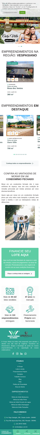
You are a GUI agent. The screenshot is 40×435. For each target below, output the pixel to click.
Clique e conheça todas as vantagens (18, 273)
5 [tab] (21, 154)
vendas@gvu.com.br (20, 427)
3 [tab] (18, 154)
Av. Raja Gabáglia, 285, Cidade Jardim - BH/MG (21, 417)
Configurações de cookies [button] (10, 12)
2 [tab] (16, 154)
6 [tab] (23, 154)
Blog (20, 379)
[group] (20, 26)
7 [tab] (25, 154)
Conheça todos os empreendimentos (19, 163)
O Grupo (20, 366)
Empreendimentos (20, 392)
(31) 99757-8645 (21, 424)
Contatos (20, 374)
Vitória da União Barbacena (20, 397)
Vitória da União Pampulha (20, 407)
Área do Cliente (20, 387)
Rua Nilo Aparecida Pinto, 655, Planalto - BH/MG (21, 420)
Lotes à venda (20, 369)
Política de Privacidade (20, 384)
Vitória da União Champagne (20, 404)
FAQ (20, 382)
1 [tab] (14, 154)
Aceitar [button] (22, 12)
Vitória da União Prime (20, 399)
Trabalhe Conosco (20, 376)
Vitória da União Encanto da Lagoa (20, 402)
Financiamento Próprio (20, 371)
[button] (18, 46)
